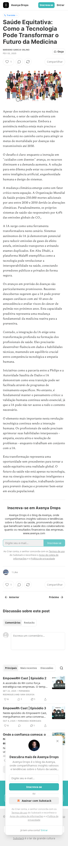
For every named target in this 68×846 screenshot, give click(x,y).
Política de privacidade (43, 558)
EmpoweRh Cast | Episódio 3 (24, 708)
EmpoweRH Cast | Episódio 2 (24, 678)
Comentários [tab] (12, 622)
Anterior (14, 597)
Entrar (60, 5)
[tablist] (20, 622)
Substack (18, 838)
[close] (57, 741)
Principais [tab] (11, 668)
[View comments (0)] (19, 61)
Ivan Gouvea (27, 694)
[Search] (61, 668)
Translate (11, 15)
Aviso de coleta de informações (26, 816)
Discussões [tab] (46, 668)
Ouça (60, 51)
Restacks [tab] (29, 622)
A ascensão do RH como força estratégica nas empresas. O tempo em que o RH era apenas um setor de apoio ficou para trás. (25, 684)
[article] (34, 688)
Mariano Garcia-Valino (16, 49)
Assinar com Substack (36, 800)
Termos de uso (19, 812)
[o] (58, 682)
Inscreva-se (46, 5)
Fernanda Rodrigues (29, 721)
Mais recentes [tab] (28, 668)
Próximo (54, 597)
